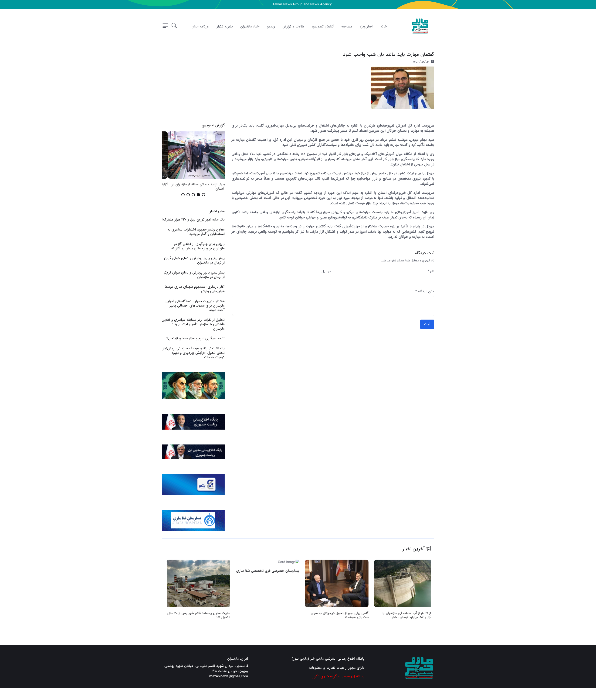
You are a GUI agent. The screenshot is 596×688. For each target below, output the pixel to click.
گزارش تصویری (323, 26)
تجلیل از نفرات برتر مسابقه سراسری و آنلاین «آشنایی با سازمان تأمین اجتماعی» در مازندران (193, 324)
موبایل (326, 271)
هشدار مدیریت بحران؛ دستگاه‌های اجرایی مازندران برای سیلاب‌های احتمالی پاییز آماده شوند (195, 305)
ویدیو (271, 26)
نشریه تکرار (225, 26)
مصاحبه (346, 26)
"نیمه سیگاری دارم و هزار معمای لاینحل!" (195, 338)
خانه (384, 26)
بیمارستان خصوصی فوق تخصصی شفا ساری (335, 570)
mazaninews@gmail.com (228, 676)
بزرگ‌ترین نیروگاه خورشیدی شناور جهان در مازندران (199, 615)
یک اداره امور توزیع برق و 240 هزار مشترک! (193, 219)
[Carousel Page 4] (188, 194)
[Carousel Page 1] (203, 194)
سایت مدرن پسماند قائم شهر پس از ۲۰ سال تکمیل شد (266, 615)
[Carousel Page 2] (198, 194)
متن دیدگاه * (424, 291)
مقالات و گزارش (293, 26)
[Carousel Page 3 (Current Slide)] (193, 194)
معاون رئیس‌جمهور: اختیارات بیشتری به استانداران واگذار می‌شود (196, 232)
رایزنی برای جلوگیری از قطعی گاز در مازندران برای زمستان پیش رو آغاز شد (197, 246)
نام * (430, 271)
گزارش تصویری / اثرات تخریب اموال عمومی (193, 184)
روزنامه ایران (200, 26)
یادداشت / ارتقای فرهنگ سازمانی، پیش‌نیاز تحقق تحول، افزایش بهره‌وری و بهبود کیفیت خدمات (194, 353)
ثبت (427, 324)
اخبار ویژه (366, 26)
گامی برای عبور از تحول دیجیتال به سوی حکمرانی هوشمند (407, 615)
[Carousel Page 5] (183, 194)
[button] (174, 26)
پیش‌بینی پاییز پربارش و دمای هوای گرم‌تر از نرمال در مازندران (194, 260)
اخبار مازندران (250, 26)
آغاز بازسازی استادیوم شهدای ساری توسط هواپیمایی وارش (195, 289)
